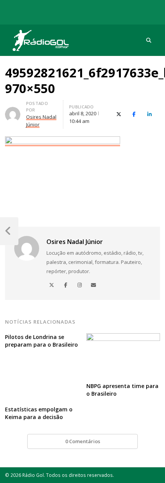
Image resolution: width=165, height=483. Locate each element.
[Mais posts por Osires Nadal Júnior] (12, 111)
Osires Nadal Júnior (74, 241)
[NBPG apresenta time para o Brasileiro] (123, 337)
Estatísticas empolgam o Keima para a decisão (39, 413)
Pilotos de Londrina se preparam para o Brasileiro (41, 340)
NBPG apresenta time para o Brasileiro (122, 389)
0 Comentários (82, 441)
